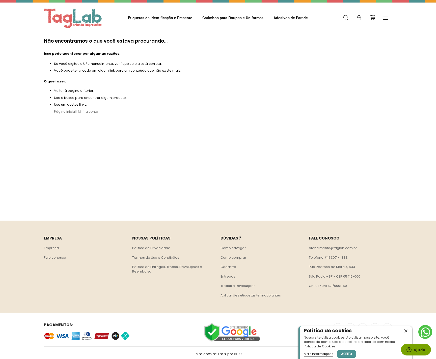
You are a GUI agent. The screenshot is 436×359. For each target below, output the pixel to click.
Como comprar (233, 257)
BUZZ (238, 353)
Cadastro (228, 266)
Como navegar (233, 248)
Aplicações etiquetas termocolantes (251, 295)
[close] (406, 331)
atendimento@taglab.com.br (333, 248)
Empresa (51, 248)
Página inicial (65, 111)
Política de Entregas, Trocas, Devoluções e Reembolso (167, 269)
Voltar (59, 90)
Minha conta (88, 111)
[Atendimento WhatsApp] (425, 332)
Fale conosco (55, 257)
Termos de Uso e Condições (155, 257)
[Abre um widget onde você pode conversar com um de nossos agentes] (416, 350)
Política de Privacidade (151, 248)
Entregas (228, 276)
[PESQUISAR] (345, 17)
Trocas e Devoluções (238, 285)
